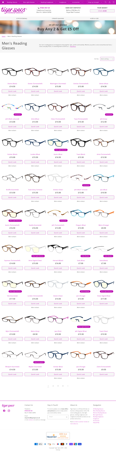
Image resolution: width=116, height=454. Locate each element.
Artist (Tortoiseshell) (103, 154)
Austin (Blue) (58, 154)
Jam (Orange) (80, 296)
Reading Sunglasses (98, 416)
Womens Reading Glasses (100, 413)
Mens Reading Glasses (99, 411)
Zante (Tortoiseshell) (104, 367)
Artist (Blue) (35, 119)
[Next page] (68, 386)
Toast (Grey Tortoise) (35, 190)
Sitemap (58, 449)
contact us (31, 420)
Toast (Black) (81, 154)
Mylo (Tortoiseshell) (12, 331)
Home (3, 36)
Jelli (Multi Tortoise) (80, 190)
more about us (74, 423)
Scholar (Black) (12, 154)
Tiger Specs (58, 448)
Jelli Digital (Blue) (81, 331)
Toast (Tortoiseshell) (81, 119)
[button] (19, 2)
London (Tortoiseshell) (35, 296)
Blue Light (29, 2)
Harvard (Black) (58, 260)
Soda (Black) (104, 260)
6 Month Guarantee (58, 18)
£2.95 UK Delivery (21, 18)
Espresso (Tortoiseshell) (12, 260)
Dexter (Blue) (103, 83)
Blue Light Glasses (98, 415)
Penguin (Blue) (81, 225)
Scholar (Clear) (58, 190)
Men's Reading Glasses (15, 36)
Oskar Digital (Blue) (103, 296)
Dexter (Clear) (58, 296)
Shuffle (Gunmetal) (12, 190)
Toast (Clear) (104, 331)
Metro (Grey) (35, 331)
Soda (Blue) (81, 260)
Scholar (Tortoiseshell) (80, 83)
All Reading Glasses (98, 409)
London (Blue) (35, 154)
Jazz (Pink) (58, 331)
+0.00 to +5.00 (94, 18)
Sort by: (96, 59)
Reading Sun (47, 2)
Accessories (76, 2)
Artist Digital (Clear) (35, 260)
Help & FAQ (96, 422)
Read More (73, 46)
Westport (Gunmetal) (12, 367)
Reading (12, 2)
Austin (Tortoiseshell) (12, 225)
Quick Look (12, 91)
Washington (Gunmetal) (58, 83)
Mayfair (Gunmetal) (35, 367)
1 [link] (48, 386)
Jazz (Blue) (103, 190)
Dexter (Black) (12, 83)
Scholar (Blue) (58, 367)
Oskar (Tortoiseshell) (58, 119)
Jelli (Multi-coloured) (12, 119)
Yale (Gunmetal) (12, 296)
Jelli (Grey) (103, 119)
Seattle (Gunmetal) (35, 225)
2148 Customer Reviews (63, 437)
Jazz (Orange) (80, 367)
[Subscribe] (66, 417)
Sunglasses (62, 2)
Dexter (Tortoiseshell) (35, 83)
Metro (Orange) (104, 225)
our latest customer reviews (80, 421)
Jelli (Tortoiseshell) (58, 225)
